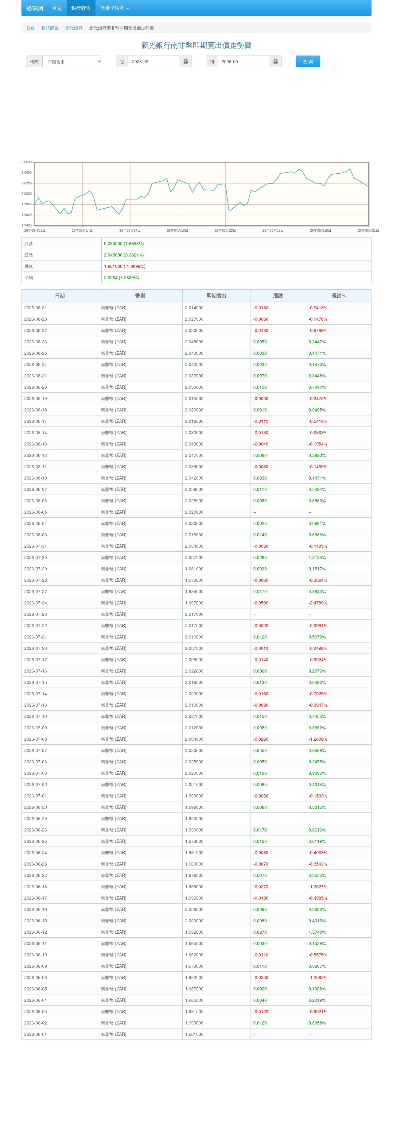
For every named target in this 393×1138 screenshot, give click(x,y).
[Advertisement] (205, 113)
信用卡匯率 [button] (113, 7)
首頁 (57, 7)
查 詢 (308, 61)
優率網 (34, 8)
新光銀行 (74, 28)
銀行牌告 (81, 7)
